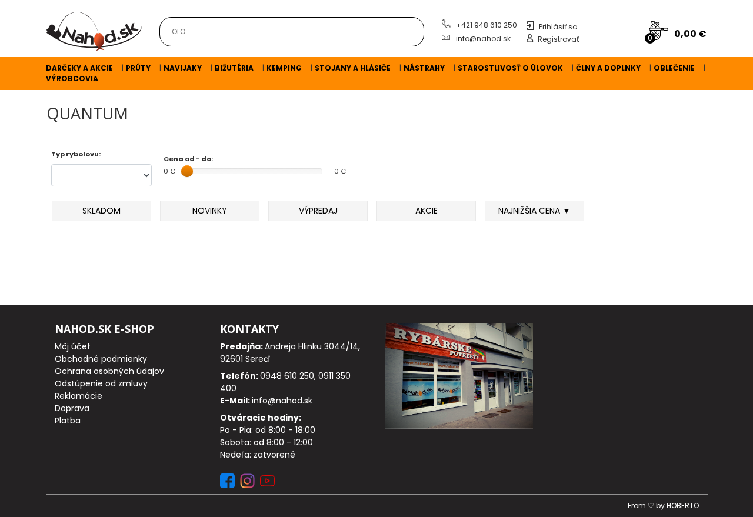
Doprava (72, 408)
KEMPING (284, 68)
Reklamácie (78, 396)
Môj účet (73, 346)
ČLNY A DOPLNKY (608, 68)
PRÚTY (138, 68)
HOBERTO (683, 506)
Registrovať (558, 39)
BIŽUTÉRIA (234, 68)
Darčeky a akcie (79, 68)
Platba (68, 420)
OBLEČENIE (674, 68)
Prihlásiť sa (558, 27)
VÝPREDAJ (318, 210)
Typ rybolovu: (76, 154)
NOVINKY (209, 210)
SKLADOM (101, 210)
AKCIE (426, 210)
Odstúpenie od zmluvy (101, 383)
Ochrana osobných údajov (109, 371)
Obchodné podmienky (101, 359)
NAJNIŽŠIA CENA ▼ (534, 210)
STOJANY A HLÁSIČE (353, 68)
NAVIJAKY (183, 68)
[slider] (187, 171)
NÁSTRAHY (424, 68)
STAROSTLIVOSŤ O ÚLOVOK (510, 68)
